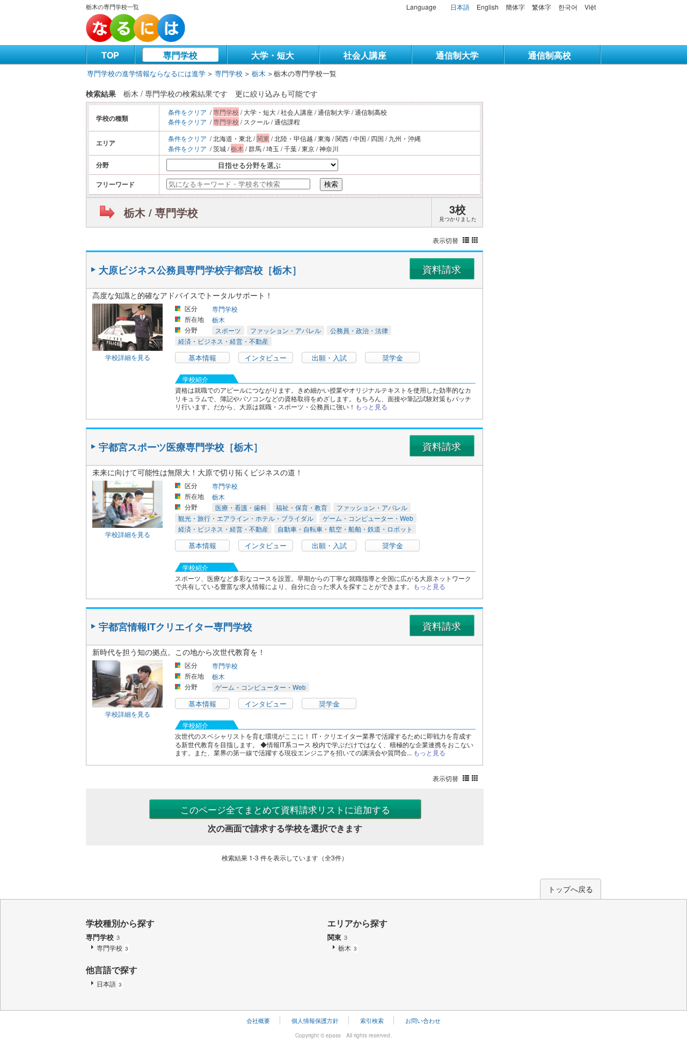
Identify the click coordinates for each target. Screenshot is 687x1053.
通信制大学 (457, 55)
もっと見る (371, 406)
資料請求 (441, 269)
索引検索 (372, 1020)
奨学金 (392, 357)
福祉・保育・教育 (301, 507)
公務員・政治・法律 (359, 330)
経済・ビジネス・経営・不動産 (223, 340)
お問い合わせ (423, 1020)
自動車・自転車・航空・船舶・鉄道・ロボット (345, 528)
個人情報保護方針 (315, 1020)
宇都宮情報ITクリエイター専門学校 (175, 627)
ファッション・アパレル (285, 330)
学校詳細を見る (127, 357)
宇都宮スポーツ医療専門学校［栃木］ (181, 447)
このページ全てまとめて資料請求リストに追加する (285, 809)
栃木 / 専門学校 (161, 212)
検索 (331, 184)
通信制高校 (549, 55)
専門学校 (180, 55)
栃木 (259, 73)
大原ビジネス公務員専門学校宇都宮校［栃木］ (200, 270)
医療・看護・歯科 (241, 507)
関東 (337, 937)
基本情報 (202, 357)
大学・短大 (272, 55)
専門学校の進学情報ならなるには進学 (146, 73)
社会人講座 (365, 55)
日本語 (460, 6)
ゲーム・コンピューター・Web (368, 517)
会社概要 (258, 1020)
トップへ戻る (570, 888)
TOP (110, 55)
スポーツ (228, 330)
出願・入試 (329, 357)
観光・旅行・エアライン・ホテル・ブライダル (245, 517)
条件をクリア (187, 111)
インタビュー (266, 357)
